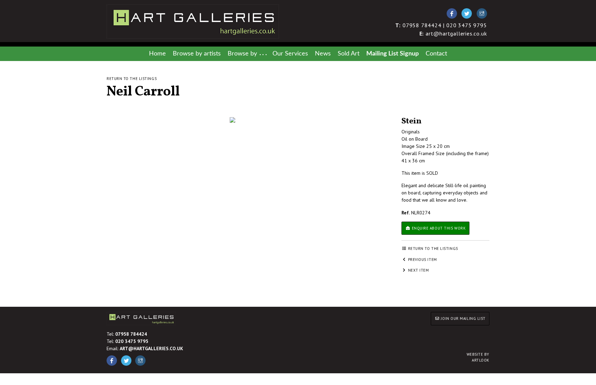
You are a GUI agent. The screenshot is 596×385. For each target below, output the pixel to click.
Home (157, 54)
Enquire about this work (438, 228)
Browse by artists (197, 54)
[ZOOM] (232, 120)
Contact (436, 54)
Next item (418, 270)
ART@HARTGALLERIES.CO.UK (151, 348)
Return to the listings (132, 78)
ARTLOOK (478, 357)
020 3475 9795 (131, 341)
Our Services (290, 54)
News (323, 54)
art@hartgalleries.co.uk (453, 33)
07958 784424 (131, 334)
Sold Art (348, 54)
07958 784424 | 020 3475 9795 (441, 25)
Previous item (422, 259)
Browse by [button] (242, 54)
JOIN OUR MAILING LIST (463, 318)
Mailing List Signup (392, 54)
